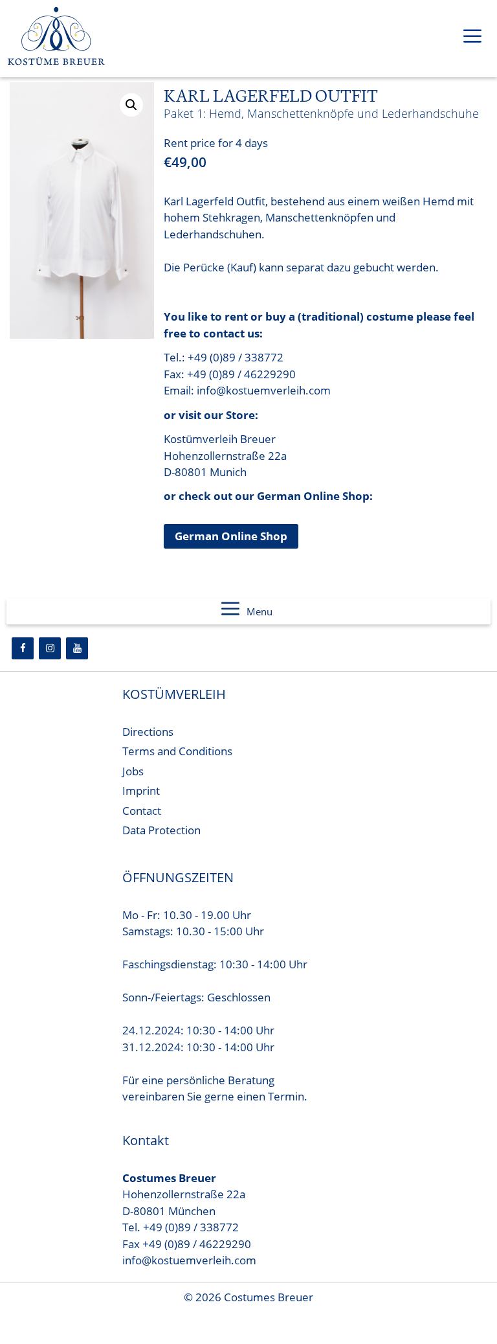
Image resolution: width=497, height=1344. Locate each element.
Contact (141, 810)
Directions (147, 731)
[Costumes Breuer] (56, 38)
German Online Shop (231, 536)
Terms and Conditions (177, 751)
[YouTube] (77, 648)
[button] (131, 105)
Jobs (133, 771)
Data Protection (161, 830)
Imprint (141, 790)
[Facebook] (23, 648)
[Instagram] (50, 648)
